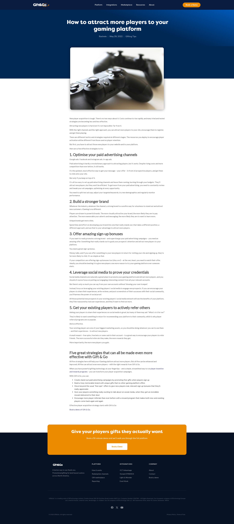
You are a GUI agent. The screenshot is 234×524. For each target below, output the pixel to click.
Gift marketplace (98, 477)
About (151, 5)
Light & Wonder (126, 477)
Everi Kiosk (124, 481)
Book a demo (154, 477)
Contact (152, 474)
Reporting (96, 481)
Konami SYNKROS (127, 474)
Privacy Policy (171, 514)
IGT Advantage (126, 470)
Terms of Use (181, 514)
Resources (140, 5)
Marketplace (126, 5)
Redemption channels (100, 474)
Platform (98, 5)
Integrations (111, 5)
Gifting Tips (131, 36)
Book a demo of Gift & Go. (79, 409)
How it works (97, 470)
